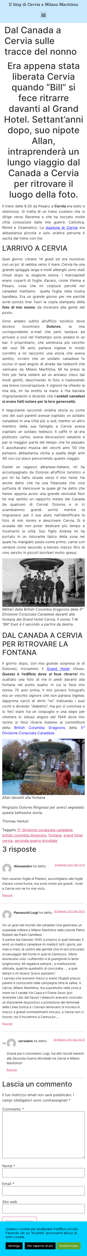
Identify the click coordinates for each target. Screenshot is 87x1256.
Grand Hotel (58, 668)
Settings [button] (14, 1246)
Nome (8, 1166)
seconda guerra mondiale (35, 840)
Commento (13, 1109)
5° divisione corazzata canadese (44, 830)
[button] (43, 15)
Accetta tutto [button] (68, 1246)
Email (8, 1183)
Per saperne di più (40, 1246)
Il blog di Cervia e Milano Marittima (43, 4)
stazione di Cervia (62, 227)
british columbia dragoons (24, 835)
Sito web (9, 1202)
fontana (54, 835)
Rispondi (7, 895)
